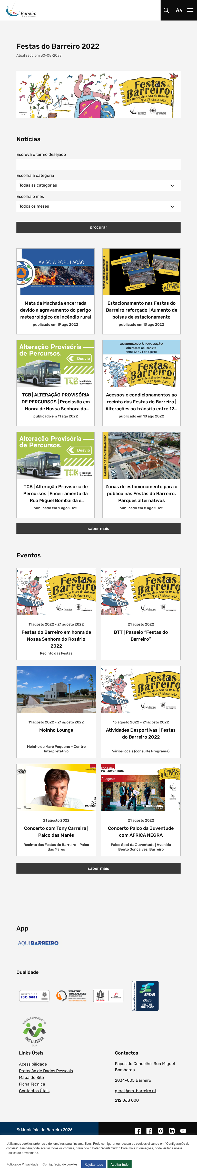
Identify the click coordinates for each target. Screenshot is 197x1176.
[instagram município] (160, 1133)
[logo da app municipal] (39, 943)
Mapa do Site (31, 1077)
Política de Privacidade (22, 1164)
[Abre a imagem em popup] (98, 94)
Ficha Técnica (32, 1084)
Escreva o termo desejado (41, 154)
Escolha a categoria (35, 175)
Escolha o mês (30, 196)
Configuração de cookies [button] (60, 1164)
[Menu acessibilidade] (179, 10)
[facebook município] (138, 1133)
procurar (98, 227)
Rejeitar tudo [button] (93, 1164)
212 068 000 (127, 1100)
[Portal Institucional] (101, 10)
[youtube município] (183, 1133)
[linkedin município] (172, 1133)
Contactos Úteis (34, 1090)
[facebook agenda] (149, 1133)
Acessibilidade (33, 1064)
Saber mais (98, 528)
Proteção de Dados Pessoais (46, 1070)
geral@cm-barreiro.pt (135, 1090)
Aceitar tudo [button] (120, 1164)
